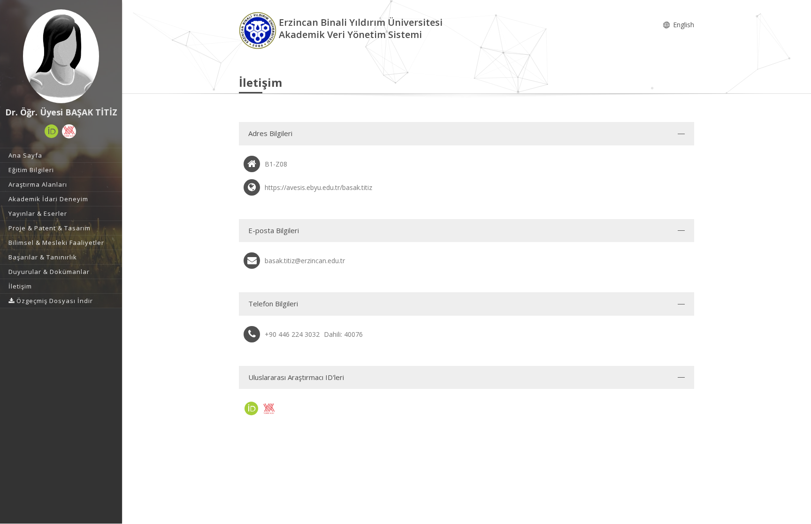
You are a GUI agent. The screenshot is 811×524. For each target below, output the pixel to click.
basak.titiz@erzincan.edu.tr (305, 260)
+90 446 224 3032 (292, 334)
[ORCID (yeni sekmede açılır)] (52, 131)
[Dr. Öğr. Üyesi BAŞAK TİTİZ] (61, 56)
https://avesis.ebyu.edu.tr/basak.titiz (318, 187)
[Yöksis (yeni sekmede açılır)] (69, 131)
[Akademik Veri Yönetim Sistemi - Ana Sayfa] (259, 29)
